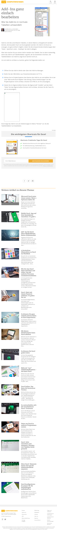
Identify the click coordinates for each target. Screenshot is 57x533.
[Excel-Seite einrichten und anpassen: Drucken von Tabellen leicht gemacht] (10, 445)
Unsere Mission (37, 520)
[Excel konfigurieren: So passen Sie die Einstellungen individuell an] (10, 487)
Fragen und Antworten (49, 511)
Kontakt (23, 510)
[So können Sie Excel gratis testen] (10, 354)
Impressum (24, 512)
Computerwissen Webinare (50, 517)
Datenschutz (24, 514)
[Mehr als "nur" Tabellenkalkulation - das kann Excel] (10, 371)
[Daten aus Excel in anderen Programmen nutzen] (10, 427)
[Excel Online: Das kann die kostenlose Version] (10, 389)
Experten (36, 518)
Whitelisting (36, 510)
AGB (22, 516)
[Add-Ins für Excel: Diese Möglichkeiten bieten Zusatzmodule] (10, 235)
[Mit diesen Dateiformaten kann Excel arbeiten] (10, 334)
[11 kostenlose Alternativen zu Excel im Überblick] (10, 253)
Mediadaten (36, 512)
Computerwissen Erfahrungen (50, 514)
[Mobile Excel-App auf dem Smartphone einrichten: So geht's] (10, 216)
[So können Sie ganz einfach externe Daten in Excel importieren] (10, 317)
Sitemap (36, 514)
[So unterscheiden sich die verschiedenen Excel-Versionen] (10, 408)
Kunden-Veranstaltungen (50, 520)
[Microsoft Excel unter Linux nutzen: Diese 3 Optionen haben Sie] (10, 199)
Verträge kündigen (23, 521)
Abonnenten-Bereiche (49, 524)
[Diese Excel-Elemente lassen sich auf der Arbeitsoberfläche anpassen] (10, 467)
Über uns (36, 516)
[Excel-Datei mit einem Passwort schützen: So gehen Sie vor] (10, 295)
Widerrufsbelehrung (26, 518)
